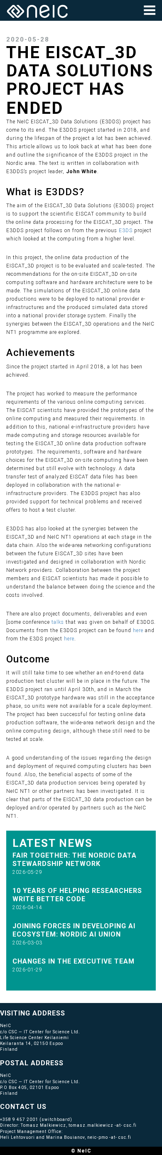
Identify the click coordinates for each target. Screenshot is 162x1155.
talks (58, 622)
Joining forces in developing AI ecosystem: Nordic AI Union (73, 930)
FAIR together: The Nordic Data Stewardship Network (74, 859)
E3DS (126, 230)
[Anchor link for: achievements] (80, 351)
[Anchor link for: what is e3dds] (89, 191)
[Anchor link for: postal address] (67, 1062)
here (138, 630)
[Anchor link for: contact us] (50, 1106)
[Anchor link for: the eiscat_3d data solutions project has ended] (72, 106)
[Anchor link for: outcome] (55, 658)
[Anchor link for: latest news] (98, 842)
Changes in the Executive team (73, 961)
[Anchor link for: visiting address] (68, 1012)
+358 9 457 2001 (19, 1119)
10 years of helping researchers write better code (77, 895)
